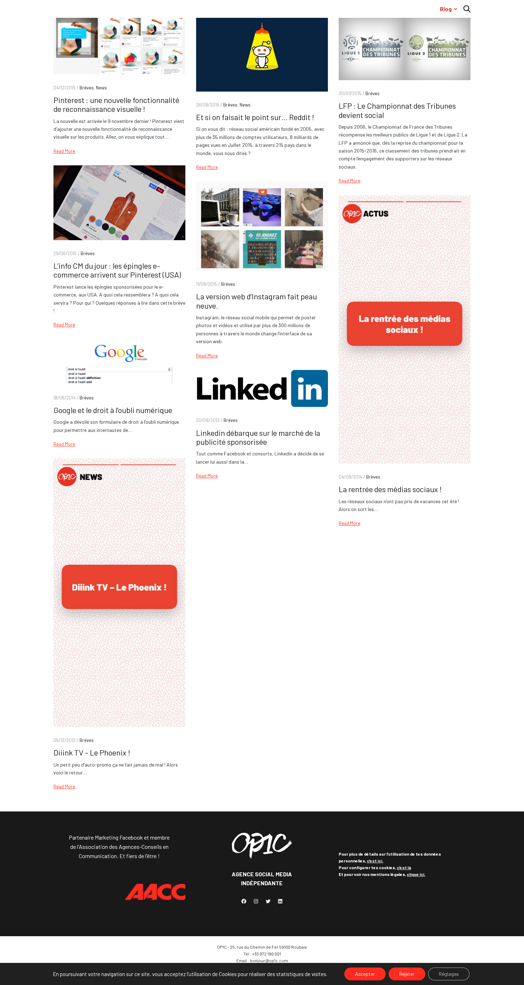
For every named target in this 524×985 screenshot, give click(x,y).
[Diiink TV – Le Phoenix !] (119, 592)
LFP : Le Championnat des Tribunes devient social (397, 110)
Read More (64, 151)
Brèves (86, 88)
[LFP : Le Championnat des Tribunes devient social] (405, 47)
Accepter (365, 974)
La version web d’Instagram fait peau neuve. (256, 301)
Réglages (449, 974)
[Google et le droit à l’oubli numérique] (119, 362)
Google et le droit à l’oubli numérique (112, 409)
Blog (446, 8)
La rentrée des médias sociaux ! (390, 489)
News (101, 88)
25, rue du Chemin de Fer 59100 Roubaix (268, 946)
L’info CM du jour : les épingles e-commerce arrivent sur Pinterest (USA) (117, 270)
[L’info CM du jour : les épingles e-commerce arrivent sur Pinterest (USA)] (119, 202)
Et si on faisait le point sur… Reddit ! (255, 117)
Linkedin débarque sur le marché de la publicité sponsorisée (258, 437)
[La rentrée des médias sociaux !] (405, 329)
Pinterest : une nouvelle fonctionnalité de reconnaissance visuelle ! (116, 104)
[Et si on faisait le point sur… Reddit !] (262, 53)
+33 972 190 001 (266, 953)
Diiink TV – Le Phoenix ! (91, 752)
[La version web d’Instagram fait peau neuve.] (262, 226)
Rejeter (407, 974)
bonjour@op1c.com (269, 960)
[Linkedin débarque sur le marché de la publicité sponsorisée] (262, 388)
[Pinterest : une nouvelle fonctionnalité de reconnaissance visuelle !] (119, 44)
